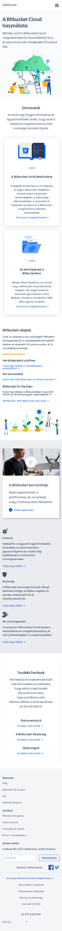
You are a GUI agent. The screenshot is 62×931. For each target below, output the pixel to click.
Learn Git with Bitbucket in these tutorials (28, 379)
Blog (5, 783)
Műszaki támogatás (13, 815)
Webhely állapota (12, 802)
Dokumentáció (10, 822)
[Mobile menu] (57, 5)
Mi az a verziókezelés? (14, 835)
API (4, 796)
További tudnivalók (28, 726)
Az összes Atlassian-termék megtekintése (29, 878)
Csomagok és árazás (13, 829)
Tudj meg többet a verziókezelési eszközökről (22, 367)
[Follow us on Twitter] (56, 867)
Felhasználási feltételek (31, 891)
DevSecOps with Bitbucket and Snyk (24, 400)
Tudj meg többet (13, 566)
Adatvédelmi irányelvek (31, 885)
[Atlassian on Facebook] (51, 867)
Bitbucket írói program (14, 789)
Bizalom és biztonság (31, 897)
